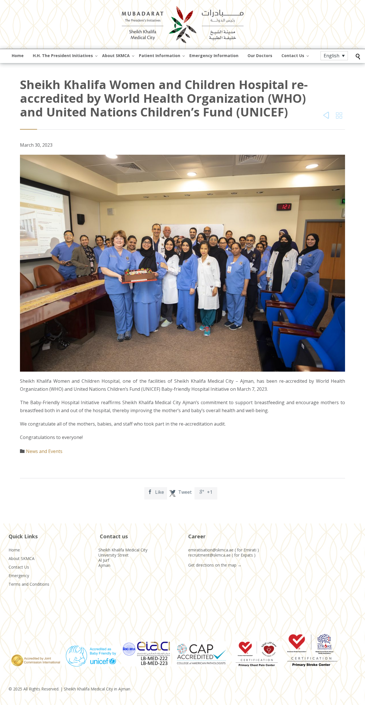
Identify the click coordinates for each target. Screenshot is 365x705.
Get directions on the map (212, 565)
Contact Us (19, 567)
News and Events (44, 451)
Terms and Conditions (29, 584)
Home (14, 550)
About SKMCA (22, 558)
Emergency (19, 575)
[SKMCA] (182, 24)
